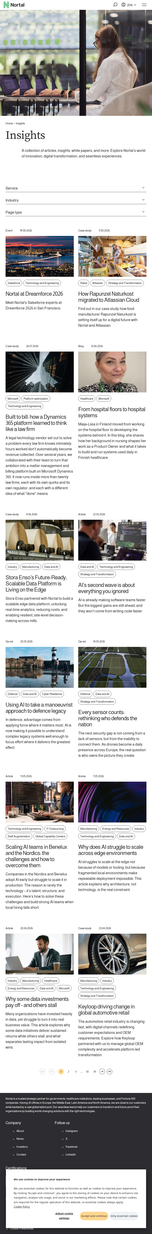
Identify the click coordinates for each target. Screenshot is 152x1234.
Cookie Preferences (21, 1228)
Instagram (71, 1130)
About (20, 1130)
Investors (22, 1146)
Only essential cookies (124, 1216)
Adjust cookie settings (64, 1216)
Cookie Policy (22, 1206)
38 (87, 1071)
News (20, 1138)
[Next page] (102, 1071)
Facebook (71, 1146)
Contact (21, 1154)
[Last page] (109, 1071)
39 (94, 1071)
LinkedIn (70, 1154)
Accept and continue (94, 1216)
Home (9, 123)
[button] (115, 5)
